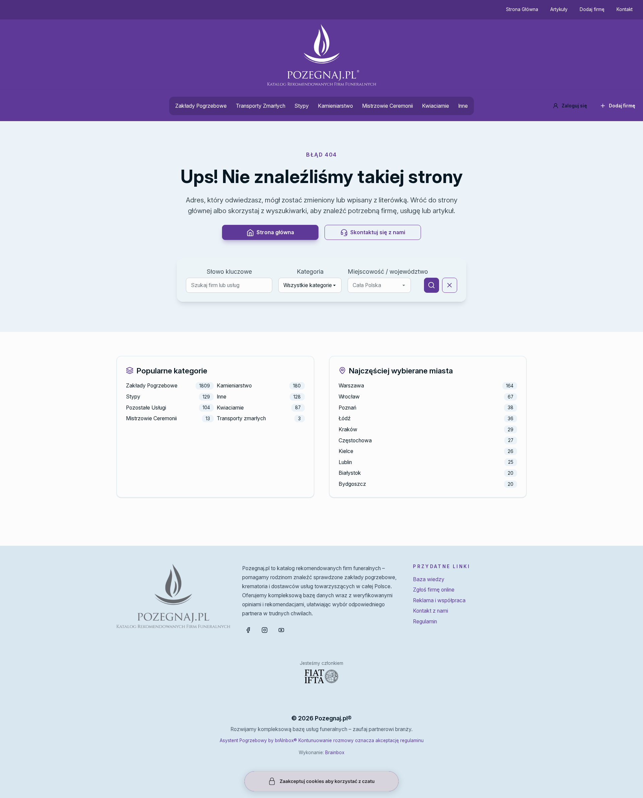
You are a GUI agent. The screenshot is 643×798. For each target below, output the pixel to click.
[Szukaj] (431, 285)
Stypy (301, 106)
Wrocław (349, 396)
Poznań (347, 408)
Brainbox (334, 752)
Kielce (346, 451)
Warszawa (351, 385)
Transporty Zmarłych (260, 106)
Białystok (350, 473)
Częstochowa (355, 440)
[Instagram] (265, 630)
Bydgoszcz (352, 484)
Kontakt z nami (430, 611)
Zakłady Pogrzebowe (201, 106)
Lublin (345, 462)
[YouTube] (281, 630)
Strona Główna (522, 9)
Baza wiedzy (428, 579)
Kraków (348, 429)
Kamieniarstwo (335, 106)
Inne (463, 106)
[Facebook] (248, 630)
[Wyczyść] (449, 285)
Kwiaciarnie (435, 106)
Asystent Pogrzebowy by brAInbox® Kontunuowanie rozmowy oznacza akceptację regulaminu (322, 740)
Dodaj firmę (592, 9)
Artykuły (559, 9)
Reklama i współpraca (439, 600)
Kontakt (625, 9)
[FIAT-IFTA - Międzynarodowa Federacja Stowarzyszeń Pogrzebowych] (321, 676)
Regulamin (425, 621)
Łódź (345, 418)
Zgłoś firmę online (433, 590)
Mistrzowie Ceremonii (387, 106)
